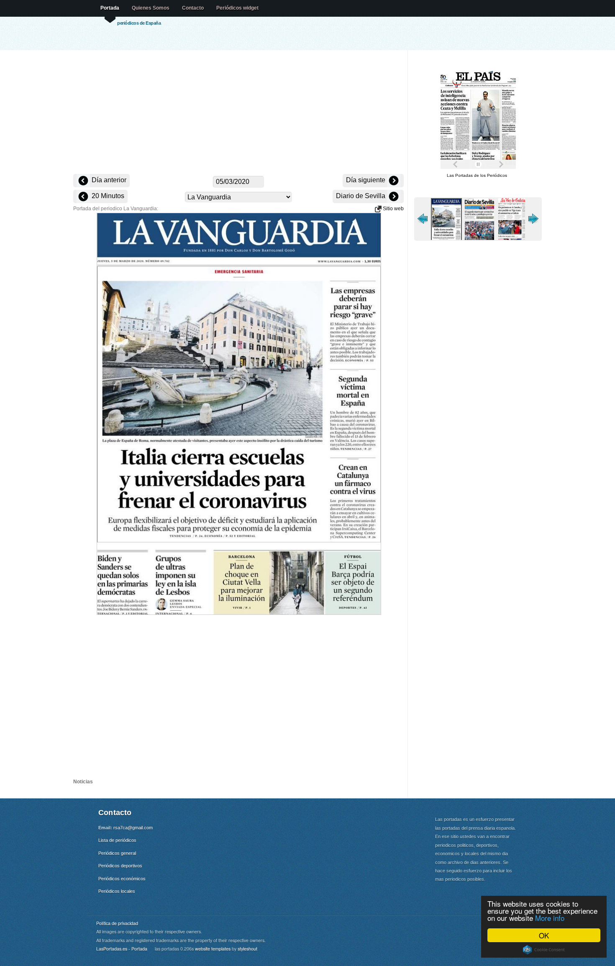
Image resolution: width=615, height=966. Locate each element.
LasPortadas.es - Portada (121, 949)
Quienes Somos (150, 8)
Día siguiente (366, 180)
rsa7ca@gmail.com (133, 827)
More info (549, 917)
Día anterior (108, 180)
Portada (109, 8)
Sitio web (393, 209)
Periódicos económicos (122, 878)
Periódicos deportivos (120, 865)
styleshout (247, 949)
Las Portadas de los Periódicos (477, 175)
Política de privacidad (117, 923)
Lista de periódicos (117, 840)
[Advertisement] (238, 112)
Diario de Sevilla (361, 195)
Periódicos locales (116, 891)
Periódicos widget (237, 8)
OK (544, 935)
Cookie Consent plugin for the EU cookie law (544, 949)
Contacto (193, 8)
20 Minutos (107, 195)
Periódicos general (117, 853)
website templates (213, 949)
